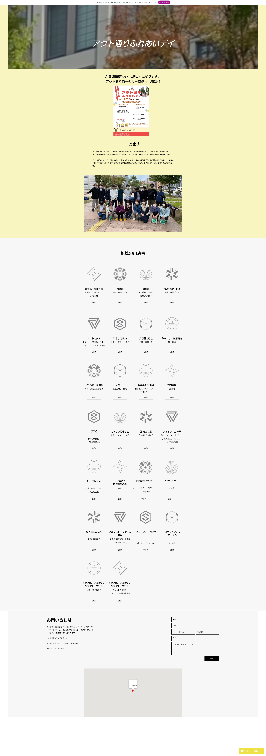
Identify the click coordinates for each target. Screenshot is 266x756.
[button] (94, 303)
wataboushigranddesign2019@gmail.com (63, 643)
